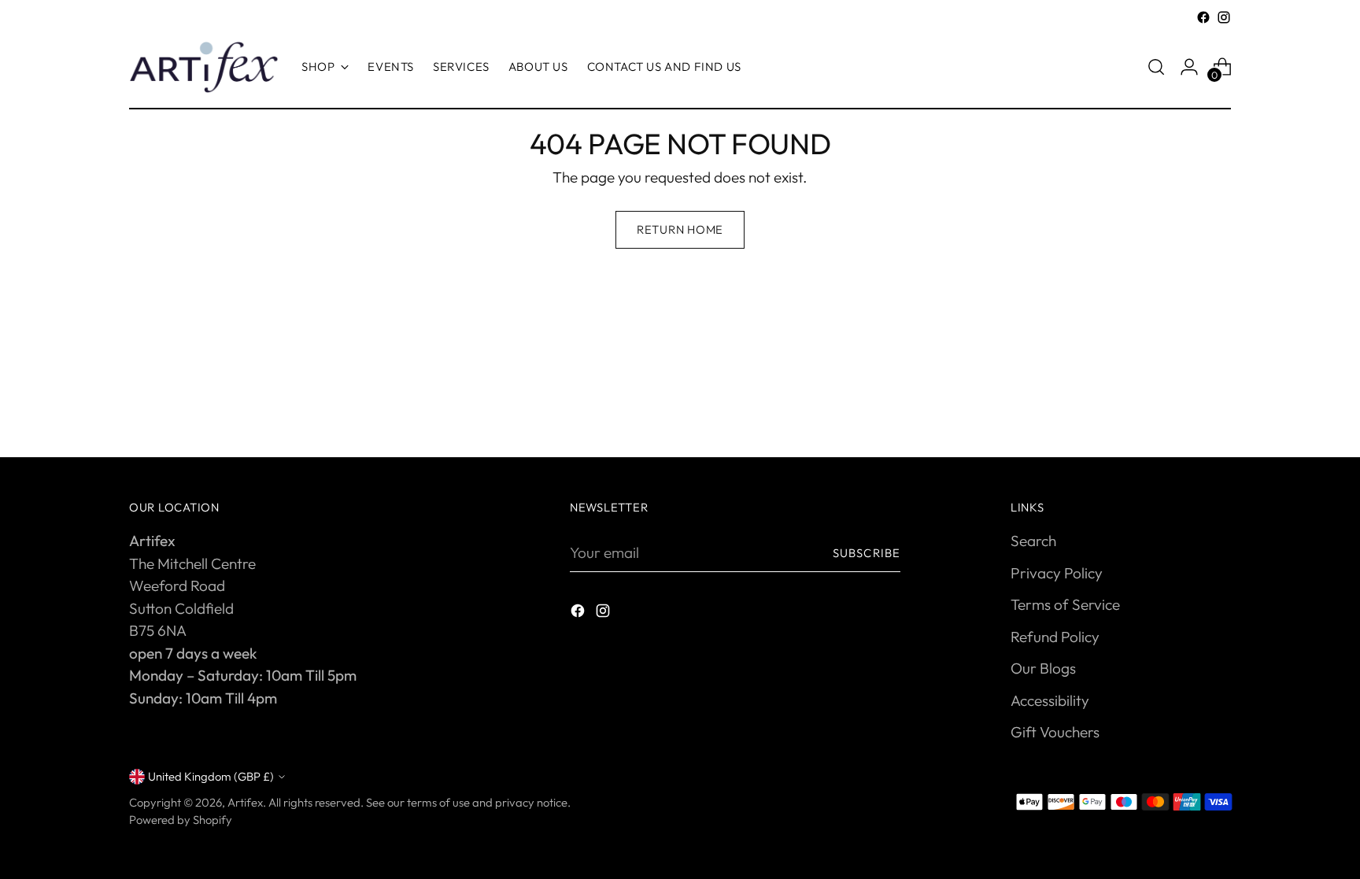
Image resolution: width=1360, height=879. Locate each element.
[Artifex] (204, 67)
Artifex (245, 802)
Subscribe (866, 552)
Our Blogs (1043, 668)
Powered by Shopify (180, 819)
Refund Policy (1055, 636)
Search (1033, 540)
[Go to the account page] (1189, 67)
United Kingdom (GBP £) (211, 776)
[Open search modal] (1156, 67)
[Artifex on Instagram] (1224, 17)
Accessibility (1050, 700)
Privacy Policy (1057, 572)
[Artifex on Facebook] (1203, 17)
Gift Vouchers (1055, 731)
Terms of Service (1065, 604)
